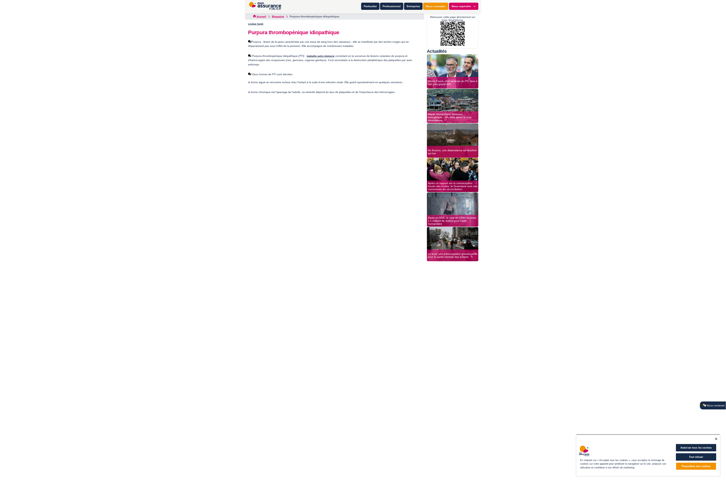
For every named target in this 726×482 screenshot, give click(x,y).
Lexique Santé (255, 24)
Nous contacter (715, 405)
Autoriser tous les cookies (696, 447)
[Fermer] (716, 439)
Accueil (261, 16)
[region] (648, 455)
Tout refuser (696, 457)
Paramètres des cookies (696, 466)
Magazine (278, 16)
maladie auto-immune (320, 55)
